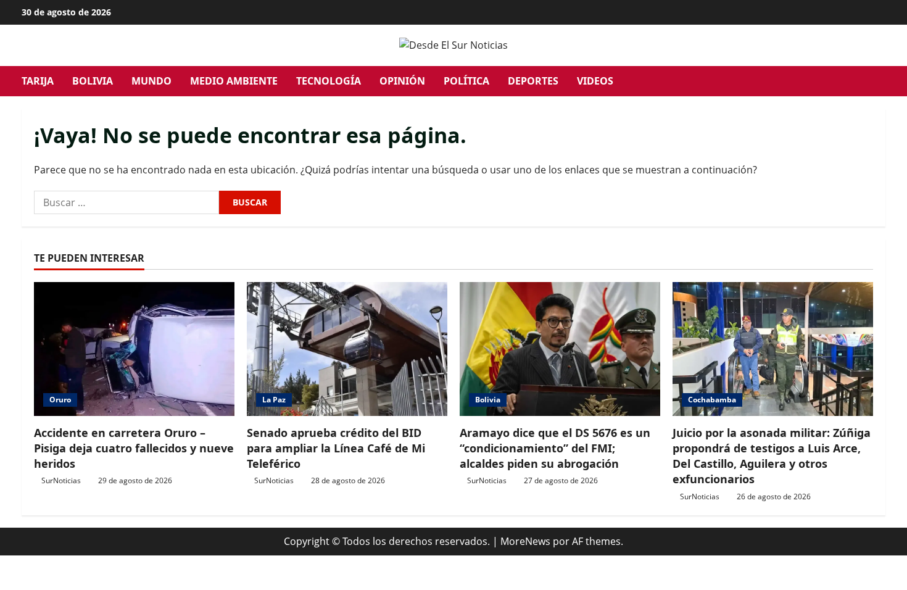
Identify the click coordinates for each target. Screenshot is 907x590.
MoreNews (525, 541)
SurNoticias (61, 480)
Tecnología (328, 81)
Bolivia (92, 81)
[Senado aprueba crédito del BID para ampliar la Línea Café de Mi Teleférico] (347, 349)
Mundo (151, 81)
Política (466, 81)
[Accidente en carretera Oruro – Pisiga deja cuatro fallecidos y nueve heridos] (134, 349)
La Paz (274, 399)
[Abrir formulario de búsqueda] (881, 81)
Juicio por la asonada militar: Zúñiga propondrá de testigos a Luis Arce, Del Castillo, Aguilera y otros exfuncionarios (772, 456)
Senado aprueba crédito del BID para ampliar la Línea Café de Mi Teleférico (336, 448)
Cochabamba (712, 399)
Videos (595, 81)
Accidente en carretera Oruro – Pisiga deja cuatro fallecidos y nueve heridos (134, 448)
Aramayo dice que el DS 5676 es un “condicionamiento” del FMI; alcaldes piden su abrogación (555, 448)
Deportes (533, 81)
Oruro (60, 399)
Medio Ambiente (234, 81)
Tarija (38, 81)
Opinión (402, 81)
